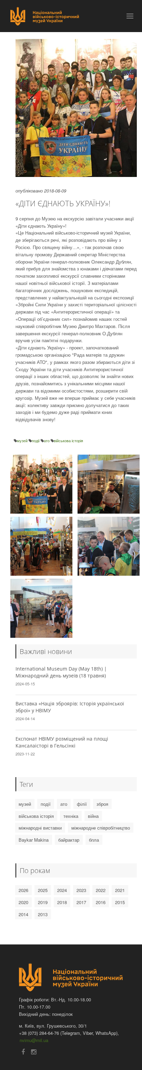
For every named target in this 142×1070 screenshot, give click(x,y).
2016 (100, 902)
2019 (43, 902)
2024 (62, 890)
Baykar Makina (34, 839)
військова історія (68, 440)
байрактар (68, 839)
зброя (102, 804)
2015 (120, 902)
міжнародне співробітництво (100, 827)
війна (93, 816)
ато (47, 440)
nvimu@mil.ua (34, 1040)
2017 (81, 902)
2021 (120, 890)
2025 (43, 890)
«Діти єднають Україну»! (63, 203)
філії (82, 804)
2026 (23, 890)
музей (23, 440)
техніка (70, 816)
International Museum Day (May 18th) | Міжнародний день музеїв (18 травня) (61, 672)
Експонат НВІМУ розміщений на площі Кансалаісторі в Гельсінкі (62, 742)
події (36, 440)
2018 (62, 902)
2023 (81, 890)
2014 (23, 914)
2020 (23, 902)
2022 (100, 890)
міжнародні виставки (40, 827)
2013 (43, 914)
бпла (94, 839)
